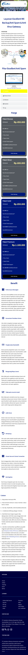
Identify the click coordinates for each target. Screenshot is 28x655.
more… (7, 651)
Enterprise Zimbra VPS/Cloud (11, 531)
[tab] (14, 91)
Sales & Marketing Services (12, 537)
